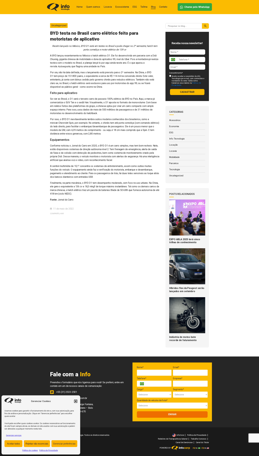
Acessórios (174, 120)
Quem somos (93, 6)
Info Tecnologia (177, 138)
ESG (134, 6)
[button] (75, 401)
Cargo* (140, 389)
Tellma (143, 6)
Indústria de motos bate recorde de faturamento (183, 339)
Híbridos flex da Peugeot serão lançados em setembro (186, 290)
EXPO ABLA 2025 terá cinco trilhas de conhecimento (184, 241)
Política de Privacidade (48, 450)
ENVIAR (172, 414)
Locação (173, 144)
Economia (174, 126)
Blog (153, 6)
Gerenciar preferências (64, 443)
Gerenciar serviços (13, 435)
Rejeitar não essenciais (36, 443)
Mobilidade (174, 157)
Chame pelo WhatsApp (197, 7)
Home (79, 6)
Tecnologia (174, 169)
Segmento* (178, 389)
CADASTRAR (187, 92)
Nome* (140, 367)
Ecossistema (122, 6)
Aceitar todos (13, 443)
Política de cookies (30, 450)
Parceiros (174, 163)
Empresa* (177, 378)
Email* (176, 367)
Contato (163, 6)
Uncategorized (58, 25)
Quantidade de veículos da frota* (152, 400)
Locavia (108, 6)
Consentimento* (176, 73)
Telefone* (141, 378)
